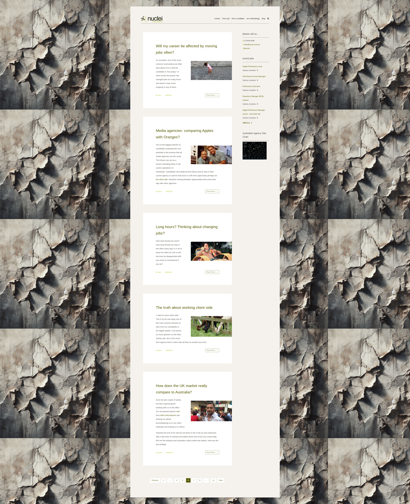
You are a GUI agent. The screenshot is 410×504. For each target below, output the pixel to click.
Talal (159, 95)
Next (221, 480)
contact (217, 19)
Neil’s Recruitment (168, 415)
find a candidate (238, 19)
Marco (160, 191)
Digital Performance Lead (252, 66)
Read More (212, 95)
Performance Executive (251, 86)
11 (213, 480)
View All (246, 123)
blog (263, 19)
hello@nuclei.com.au (252, 44)
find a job (226, 19)
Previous (155, 480)
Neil (178, 411)
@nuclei (247, 48)
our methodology (253, 19)
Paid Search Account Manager (254, 76)
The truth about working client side (184, 307)
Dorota (160, 452)
